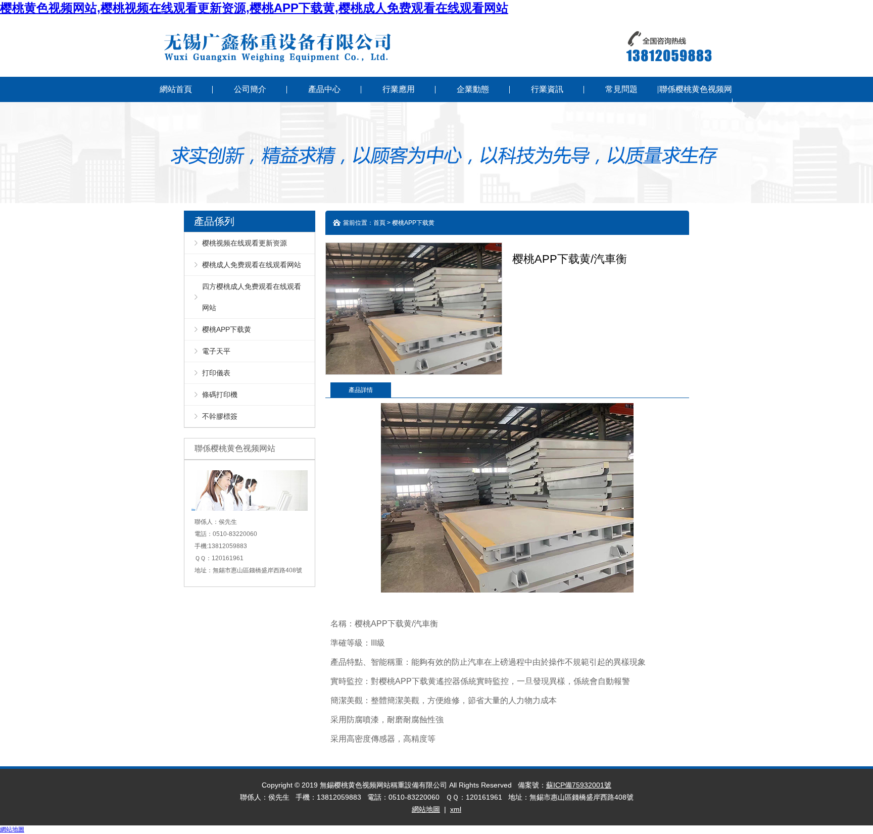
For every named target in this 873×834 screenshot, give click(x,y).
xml (455, 809)
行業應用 (398, 89)
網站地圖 (426, 809)
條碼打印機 (219, 394)
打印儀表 (216, 373)
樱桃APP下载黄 (226, 329)
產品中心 (324, 89)
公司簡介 (250, 89)
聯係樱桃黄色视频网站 (695, 102)
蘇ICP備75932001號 (578, 785)
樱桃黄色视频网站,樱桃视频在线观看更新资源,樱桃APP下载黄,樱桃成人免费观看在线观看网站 (254, 8)
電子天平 (216, 351)
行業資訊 (547, 89)
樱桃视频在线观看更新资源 (244, 243)
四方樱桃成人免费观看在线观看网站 (251, 297)
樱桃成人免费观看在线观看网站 (251, 265)
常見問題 (621, 89)
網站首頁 (176, 89)
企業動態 (473, 89)
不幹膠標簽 (219, 416)
